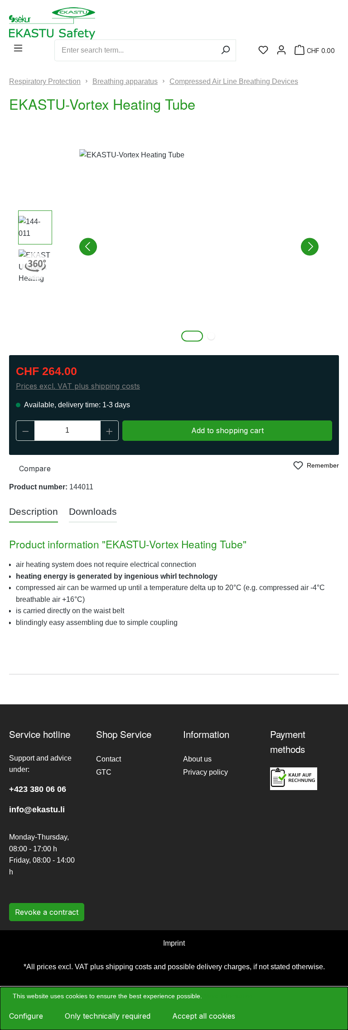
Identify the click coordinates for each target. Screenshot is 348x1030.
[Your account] (281, 50)
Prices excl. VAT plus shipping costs (78, 386)
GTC (103, 772)
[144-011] (199, 246)
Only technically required (107, 1015)
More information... (231, 996)
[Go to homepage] (29, 23)
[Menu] (18, 48)
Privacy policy (205, 772)
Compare (35, 468)
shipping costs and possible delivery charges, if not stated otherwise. (215, 967)
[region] (174, 246)
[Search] (225, 50)
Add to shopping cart (227, 430)
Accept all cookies (203, 1015)
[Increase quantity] (109, 430)
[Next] (310, 247)
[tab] (33, 512)
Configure (26, 1015)
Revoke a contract (46, 912)
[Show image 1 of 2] (192, 336)
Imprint (174, 943)
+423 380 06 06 (37, 789)
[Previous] (88, 247)
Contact (108, 759)
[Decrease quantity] (25, 430)
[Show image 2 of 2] (211, 336)
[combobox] (134, 50)
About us (197, 759)
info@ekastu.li (37, 809)
